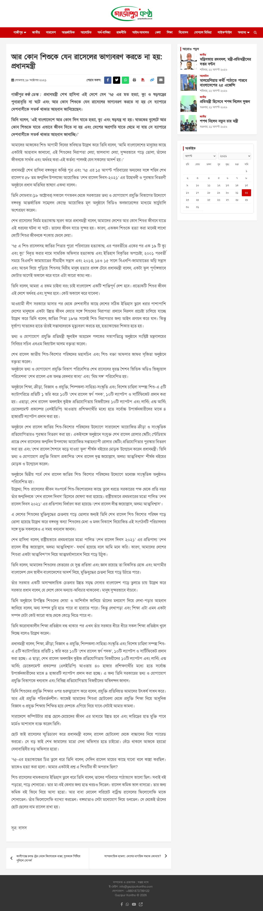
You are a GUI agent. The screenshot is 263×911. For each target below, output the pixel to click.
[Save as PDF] (143, 80)
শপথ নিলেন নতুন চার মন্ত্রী (219, 121)
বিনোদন (183, 32)
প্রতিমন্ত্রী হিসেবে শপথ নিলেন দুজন (225, 101)
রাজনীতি (121, 32)
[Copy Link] (152, 80)
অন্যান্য (242, 32)
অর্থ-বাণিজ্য (104, 32)
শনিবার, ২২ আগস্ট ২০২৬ (213, 70)
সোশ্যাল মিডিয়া (203, 32)
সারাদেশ (51, 32)
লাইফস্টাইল (225, 32)
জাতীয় (36, 32)
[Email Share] (160, 80)
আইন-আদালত (140, 32)
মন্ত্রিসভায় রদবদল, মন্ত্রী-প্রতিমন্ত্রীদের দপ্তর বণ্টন (225, 62)
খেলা (158, 32)
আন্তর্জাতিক (68, 32)
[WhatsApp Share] (125, 80)
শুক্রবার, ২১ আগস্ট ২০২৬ (213, 107)
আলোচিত (86, 32)
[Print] (134, 80)
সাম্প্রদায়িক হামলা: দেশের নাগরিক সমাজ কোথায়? (132, 856)
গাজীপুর (18, 32)
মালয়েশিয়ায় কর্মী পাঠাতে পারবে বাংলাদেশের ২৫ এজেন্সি (223, 83)
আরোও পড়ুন (191, 49)
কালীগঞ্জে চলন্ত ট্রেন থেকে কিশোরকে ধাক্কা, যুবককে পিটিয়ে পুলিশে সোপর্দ (48, 858)
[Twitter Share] (116, 80)
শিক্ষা (170, 32)
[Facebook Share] (107, 80)
